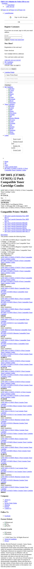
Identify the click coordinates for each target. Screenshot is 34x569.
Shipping (7, 505)
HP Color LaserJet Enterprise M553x (16, 228)
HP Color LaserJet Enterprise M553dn (16, 224)
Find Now (7, 85)
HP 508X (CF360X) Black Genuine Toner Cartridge (16, 442)
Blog (6, 501)
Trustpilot (4, 3)
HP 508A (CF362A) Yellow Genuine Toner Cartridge (17, 433)
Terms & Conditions (11, 539)
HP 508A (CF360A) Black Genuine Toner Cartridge (16, 406)
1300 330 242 (10, 6)
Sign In (7, 39)
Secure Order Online (11, 503)
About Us (7, 500)
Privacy (7, 541)
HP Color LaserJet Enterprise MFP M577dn (18, 230)
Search (14, 69)
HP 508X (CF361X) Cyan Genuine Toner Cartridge (16, 471)
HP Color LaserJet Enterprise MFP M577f (17, 231)
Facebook (7, 516)
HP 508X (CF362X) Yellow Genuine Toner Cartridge (17, 490)
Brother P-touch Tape (17, 142)
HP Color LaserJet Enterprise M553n (16, 226)
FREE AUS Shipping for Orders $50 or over (15, 1)
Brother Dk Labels (15, 146)
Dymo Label (17, 150)
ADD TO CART (6, 200)
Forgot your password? (17, 39)
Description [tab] (4, 235)
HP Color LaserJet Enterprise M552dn (16, 223)
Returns (7, 506)
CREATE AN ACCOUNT (13, 60)
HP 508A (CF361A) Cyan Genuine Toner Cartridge (16, 414)
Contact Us (8, 508)
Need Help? (11, 5)
